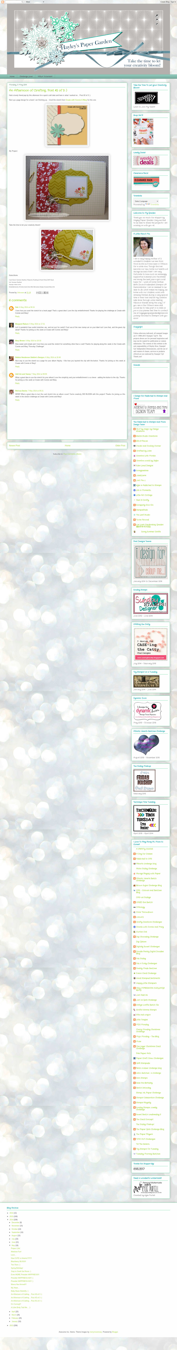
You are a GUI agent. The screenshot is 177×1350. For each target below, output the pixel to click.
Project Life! (15, 1248)
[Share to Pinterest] (47, 292)
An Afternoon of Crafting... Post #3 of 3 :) (26, 1294)
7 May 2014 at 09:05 (39, 374)
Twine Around (142, 519)
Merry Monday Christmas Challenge (148, 1030)
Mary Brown (20, 341)
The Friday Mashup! (145, 1124)
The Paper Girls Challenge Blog (150, 1129)
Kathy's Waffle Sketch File (147, 1005)
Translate (154, 204)
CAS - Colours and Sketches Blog (149, 891)
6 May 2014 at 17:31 (37, 324)
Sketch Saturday (143, 1088)
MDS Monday (142, 1024)
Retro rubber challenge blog (149, 1068)
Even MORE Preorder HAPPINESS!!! (25, 1275)
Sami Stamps (141, 1078)
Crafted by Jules (143, 451)
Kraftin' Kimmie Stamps (146, 1010)
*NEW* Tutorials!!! (45, 76)
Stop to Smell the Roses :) (21, 1271)
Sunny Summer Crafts (148, 531)
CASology (140, 907)
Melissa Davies (21, 391)
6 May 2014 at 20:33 (33, 341)
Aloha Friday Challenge (146, 868)
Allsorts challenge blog (146, 863)
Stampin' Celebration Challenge (150, 1097)
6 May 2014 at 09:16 (27, 307)
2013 (12, 1325)
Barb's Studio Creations (146, 436)
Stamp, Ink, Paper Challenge (148, 1092)
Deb (16, 307)
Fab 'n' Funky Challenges (146, 963)
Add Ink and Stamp (23, 374)
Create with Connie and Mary (150, 927)
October (15, 1229)
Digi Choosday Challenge (147, 936)
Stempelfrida (142, 510)
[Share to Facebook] (45, 292)
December (16, 1222)
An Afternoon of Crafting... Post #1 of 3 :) (26, 1301)
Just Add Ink (142, 995)
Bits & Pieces (142, 441)
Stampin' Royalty (143, 1102)
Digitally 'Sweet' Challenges (148, 946)
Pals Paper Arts (143, 1053)
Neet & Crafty (142, 500)
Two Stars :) (15, 1265)
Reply (17, 316)
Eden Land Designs (144, 465)
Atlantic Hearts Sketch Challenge (146, 879)
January (15, 1321)
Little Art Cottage (144, 495)
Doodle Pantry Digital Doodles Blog (150, 952)
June (14, 1242)
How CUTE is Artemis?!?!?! (21, 1258)
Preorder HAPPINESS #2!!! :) (22, 1278)
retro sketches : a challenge (148, 1073)
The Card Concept (144, 1119)
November (16, 1226)
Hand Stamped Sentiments (148, 978)
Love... (13, 1255)
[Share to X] (42, 292)
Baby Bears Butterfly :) (19, 1291)
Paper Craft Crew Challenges (149, 1058)
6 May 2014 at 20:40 (53, 357)
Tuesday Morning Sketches (148, 1154)
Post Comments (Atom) (72, 454)
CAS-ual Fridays (143, 897)
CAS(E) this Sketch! (144, 902)
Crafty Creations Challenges (149, 922)
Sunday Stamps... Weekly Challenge (146, 1108)
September (16, 1232)
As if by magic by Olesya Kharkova (147, 430)
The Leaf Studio (143, 515)
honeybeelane (142, 470)
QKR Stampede (143, 1063)
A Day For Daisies (144, 854)
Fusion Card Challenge (146, 973)
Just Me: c (141, 480)
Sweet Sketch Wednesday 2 (148, 1114)
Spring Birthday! (17, 1268)
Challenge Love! (26, 76)
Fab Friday (141, 958)
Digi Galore (141, 941)
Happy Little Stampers (146, 983)
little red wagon (143, 1014)
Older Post (120, 445)
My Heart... (15, 1288)
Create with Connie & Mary (76, 100)
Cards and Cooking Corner (148, 446)
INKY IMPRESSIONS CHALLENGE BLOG (150, 989)
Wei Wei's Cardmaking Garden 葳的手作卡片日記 (149, 525)
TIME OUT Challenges (145, 1139)
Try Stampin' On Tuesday (147, 1149)
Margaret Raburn (22, 324)
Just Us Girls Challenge (146, 1000)
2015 (12, 1216)
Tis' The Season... (143, 1144)
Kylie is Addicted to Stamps (148, 485)
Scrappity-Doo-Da (144, 505)
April (14, 1312)
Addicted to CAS (144, 858)
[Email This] (37, 292)
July (13, 1239)
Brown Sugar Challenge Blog (149, 885)
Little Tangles (142, 1019)
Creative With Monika (146, 455)
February (15, 1318)
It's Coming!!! (16, 1304)
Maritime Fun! (16, 1252)
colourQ (140, 917)
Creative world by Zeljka (147, 460)
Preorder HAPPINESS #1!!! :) (22, 1281)
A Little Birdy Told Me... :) (20, 1307)
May (13, 1245)
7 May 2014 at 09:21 (35, 391)
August (14, 1236)
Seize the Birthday (144, 1083)
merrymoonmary (96, 1332)
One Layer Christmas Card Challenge (148, 1047)
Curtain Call (141, 932)
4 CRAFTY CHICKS (144, 849)
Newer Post (14, 445)
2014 (12, 1220)
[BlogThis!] (40, 292)
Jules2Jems (141, 475)
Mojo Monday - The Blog (147, 1036)
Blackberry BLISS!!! (18, 1261)
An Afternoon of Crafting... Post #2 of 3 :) (26, 1298)
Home (12, 76)
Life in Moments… (143, 490)
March (14, 1315)
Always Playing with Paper (148, 873)
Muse (138, 1041)
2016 (12, 1213)
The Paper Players (144, 1134)
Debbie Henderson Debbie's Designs (29, 357)
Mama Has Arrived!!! (18, 1284)
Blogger (115, 1332)
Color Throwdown (144, 912)
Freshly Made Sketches (146, 968)
